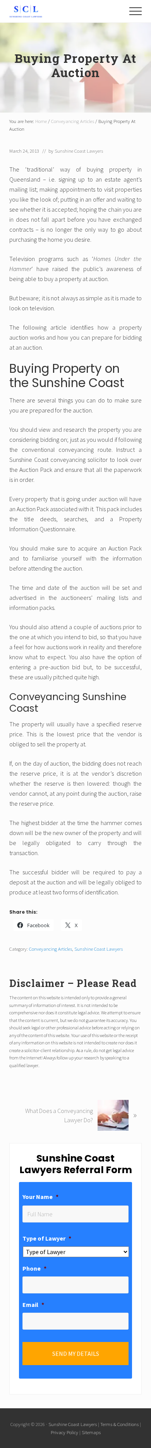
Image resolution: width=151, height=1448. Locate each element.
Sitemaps (91, 1432)
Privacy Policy (64, 1432)
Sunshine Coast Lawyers (98, 949)
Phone (34, 1268)
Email (33, 1304)
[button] (135, 11)
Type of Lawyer (46, 1238)
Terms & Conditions (119, 1424)
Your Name (40, 1196)
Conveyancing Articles (50, 949)
